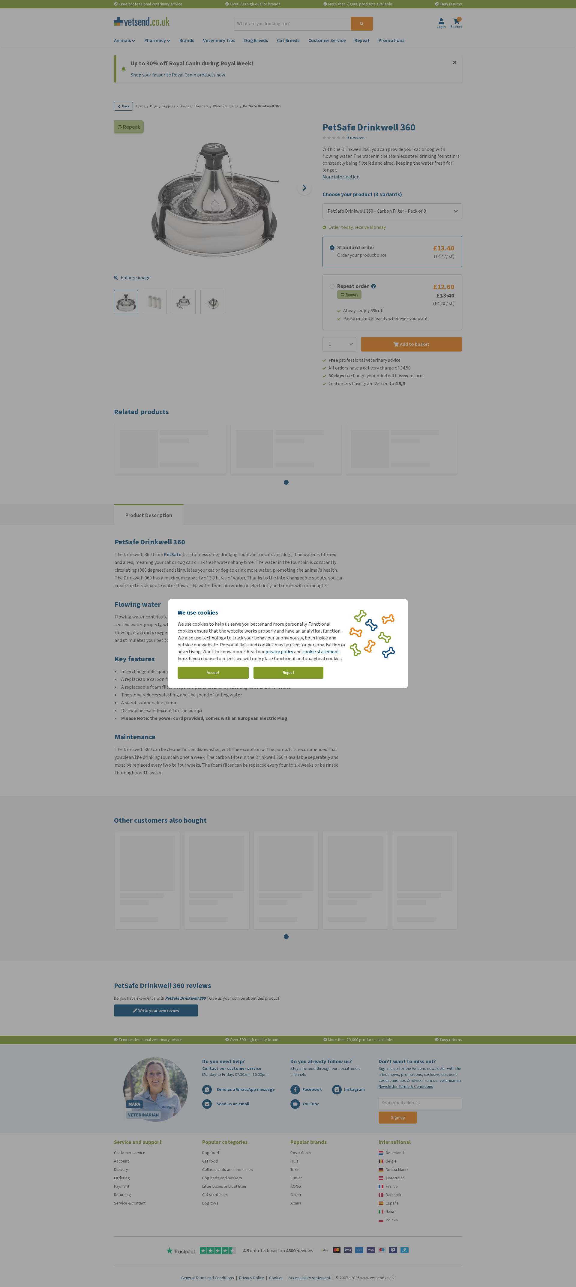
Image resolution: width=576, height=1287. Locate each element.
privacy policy (279, 651)
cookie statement (320, 651)
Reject (288, 672)
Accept (213, 672)
